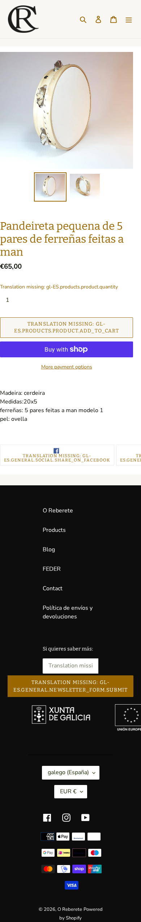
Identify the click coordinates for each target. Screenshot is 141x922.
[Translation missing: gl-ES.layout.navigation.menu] (128, 19)
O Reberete (58, 511)
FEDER (52, 569)
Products (54, 530)
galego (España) (68, 772)
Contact (53, 588)
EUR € (68, 791)
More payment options (66, 366)
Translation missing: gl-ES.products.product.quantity (59, 286)
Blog (49, 549)
